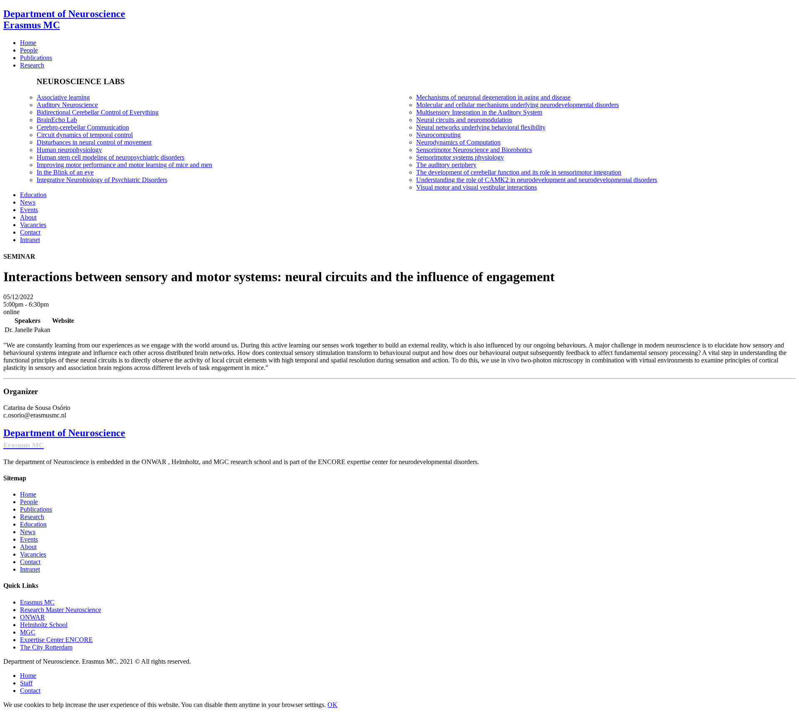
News (27, 531)
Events (29, 539)
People (29, 501)
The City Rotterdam (46, 647)
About (28, 546)
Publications (36, 509)
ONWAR (32, 617)
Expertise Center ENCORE (56, 639)
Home (28, 494)
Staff (26, 683)
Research (32, 516)
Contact (30, 561)
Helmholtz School (43, 624)
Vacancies (33, 554)
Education (33, 524)
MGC (27, 632)
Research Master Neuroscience (60, 609)
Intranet (30, 569)
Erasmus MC (37, 602)
